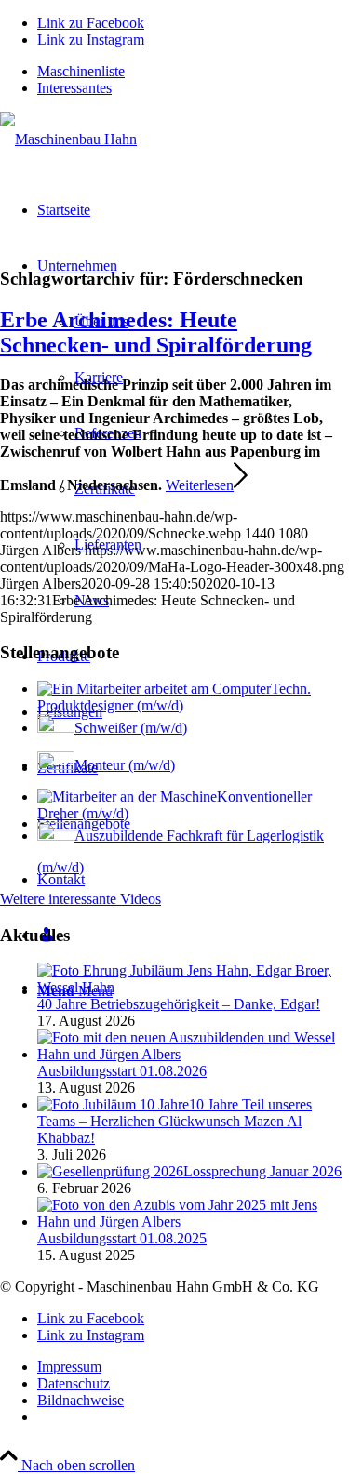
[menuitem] (193, 71)
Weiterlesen (200, 485)
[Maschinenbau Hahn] (68, 139)
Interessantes (74, 88)
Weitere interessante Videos (80, 899)
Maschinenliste (81, 71)
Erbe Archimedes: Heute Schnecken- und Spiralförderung (156, 332)
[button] (289, 1421)
